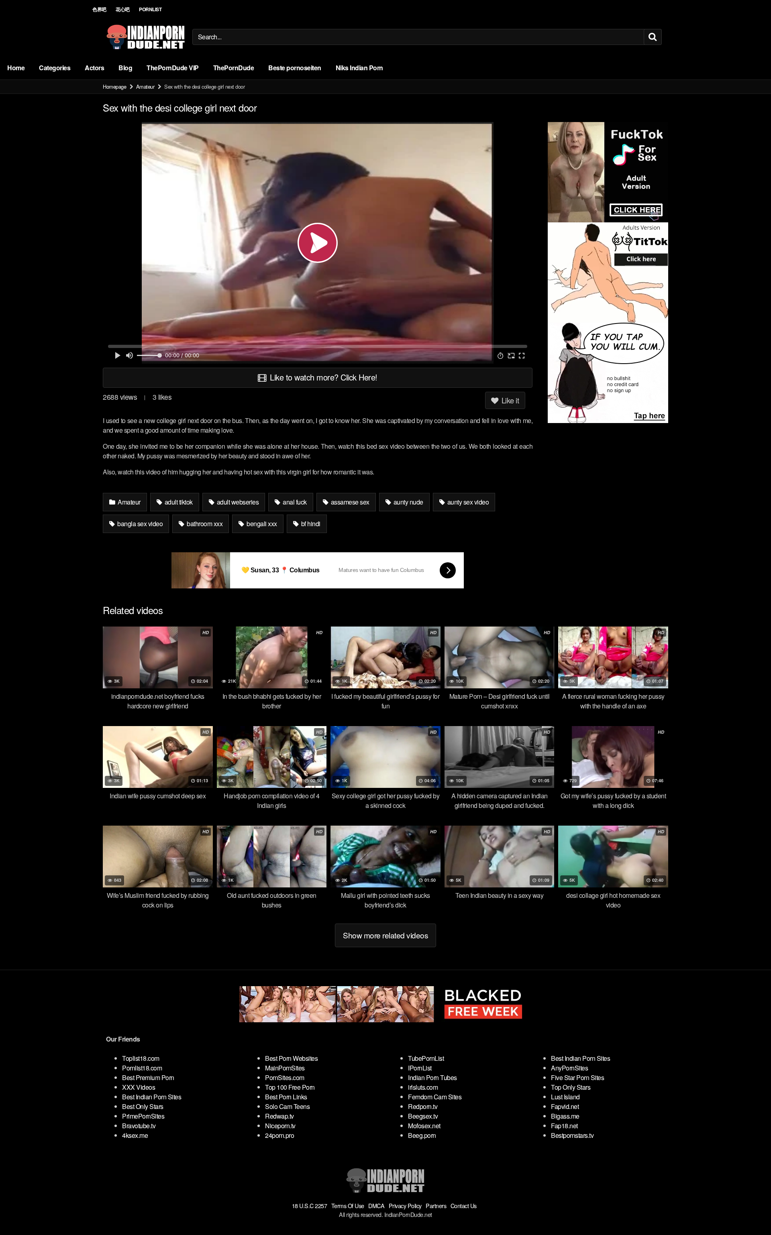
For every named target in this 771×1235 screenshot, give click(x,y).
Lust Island (565, 1096)
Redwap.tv (279, 1116)
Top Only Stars (570, 1087)
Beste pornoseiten (294, 67)
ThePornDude (233, 67)
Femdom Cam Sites (434, 1096)
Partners (436, 1205)
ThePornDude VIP (173, 67)
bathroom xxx (204, 523)
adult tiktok (178, 502)
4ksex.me (135, 1135)
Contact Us (464, 1205)
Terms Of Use (347, 1205)
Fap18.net (564, 1125)
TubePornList (426, 1058)
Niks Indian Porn (359, 67)
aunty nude (407, 502)
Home (15, 67)
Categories (54, 67)
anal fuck (294, 502)
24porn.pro (279, 1135)
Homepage (114, 86)
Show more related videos (385, 935)
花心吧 (123, 9)
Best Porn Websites (291, 1058)
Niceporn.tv (280, 1125)
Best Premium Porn (148, 1077)
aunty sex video (467, 502)
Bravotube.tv (138, 1125)
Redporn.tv (422, 1106)
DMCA (376, 1205)
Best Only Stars (142, 1106)
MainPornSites (285, 1067)
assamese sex (349, 502)
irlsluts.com (423, 1087)
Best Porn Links (286, 1096)
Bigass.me (565, 1116)
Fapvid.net (565, 1106)
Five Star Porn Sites (577, 1077)
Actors (94, 67)
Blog (125, 67)
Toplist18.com (140, 1058)
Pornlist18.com (142, 1067)
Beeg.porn (422, 1135)
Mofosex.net (424, 1125)
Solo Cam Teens (287, 1106)
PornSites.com (284, 1077)
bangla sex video (139, 523)
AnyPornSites (569, 1067)
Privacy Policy (405, 1205)
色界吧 (99, 9)
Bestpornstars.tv (572, 1135)
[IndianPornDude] (146, 37)
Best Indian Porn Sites (151, 1096)
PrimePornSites (143, 1116)
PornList (150, 9)
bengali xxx (261, 523)
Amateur (145, 86)
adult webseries (237, 502)
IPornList (420, 1067)
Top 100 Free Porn (290, 1087)
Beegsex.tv (423, 1116)
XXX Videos (138, 1087)
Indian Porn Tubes (432, 1077)
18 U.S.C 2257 (309, 1205)
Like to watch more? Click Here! (322, 377)
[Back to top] (748, 1209)
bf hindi (310, 523)
